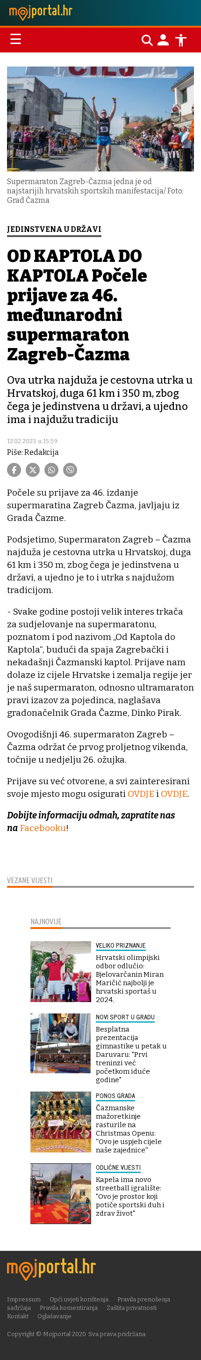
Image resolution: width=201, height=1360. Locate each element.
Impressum (24, 1299)
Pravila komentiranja (69, 1307)
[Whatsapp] (51, 470)
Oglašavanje (54, 1316)
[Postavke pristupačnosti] (180, 40)
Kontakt (18, 1316)
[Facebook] (14, 470)
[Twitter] (33, 470)
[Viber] (70, 470)
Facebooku (43, 828)
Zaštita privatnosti (132, 1307)
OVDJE (141, 793)
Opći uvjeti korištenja (79, 1299)
